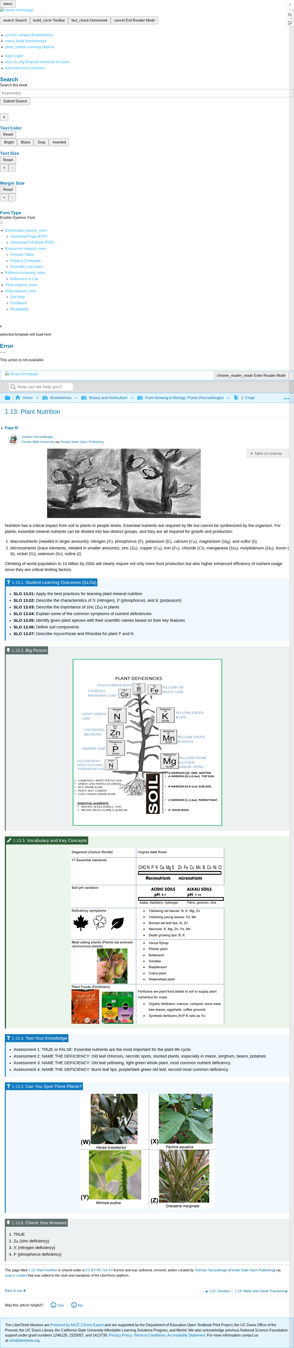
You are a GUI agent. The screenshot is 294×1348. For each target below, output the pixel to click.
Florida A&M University (37, 442)
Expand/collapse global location (286, 396)
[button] (18, 303)
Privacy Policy (120, 1335)
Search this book (13, 85)
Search (13, 387)
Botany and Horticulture (108, 398)
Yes (61, 1305)
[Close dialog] (3, 352)
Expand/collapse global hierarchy (10, 398)
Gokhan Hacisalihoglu (37, 437)
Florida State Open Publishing (82, 442)
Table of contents (268, 454)
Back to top (13, 1290)
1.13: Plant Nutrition (42, 1270)
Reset (8, 134)
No (80, 1305)
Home (28, 398)
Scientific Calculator (26, 267)
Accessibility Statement (186, 1335)
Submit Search (15, 101)
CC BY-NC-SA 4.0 (99, 1270)
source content (16, 1275)
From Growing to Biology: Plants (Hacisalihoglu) (184, 398)
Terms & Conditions (150, 1335)
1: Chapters (250, 398)
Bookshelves (60, 398)
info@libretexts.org (24, 1340)
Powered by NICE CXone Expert (77, 1325)
